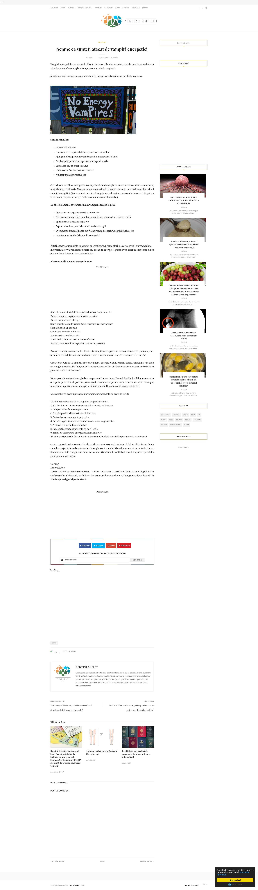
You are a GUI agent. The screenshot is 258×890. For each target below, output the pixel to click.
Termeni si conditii (191, 885)
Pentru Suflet (74, 885)
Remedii (125, 8)
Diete (117, 8)
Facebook (81, 479)
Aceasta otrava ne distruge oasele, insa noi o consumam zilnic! (183, 336)
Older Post (58, 861)
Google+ (111, 546)
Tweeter (99, 546)
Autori (71, 8)
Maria (53, 472)
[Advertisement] (102, 288)
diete (193, 414)
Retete (145, 8)
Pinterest (125, 546)
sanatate (197, 419)
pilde (171, 419)
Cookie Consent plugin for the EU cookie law (235, 884)
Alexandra (165, 414)
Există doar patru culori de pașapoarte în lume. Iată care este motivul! (136, 754)
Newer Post (146, 861)
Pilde (63, 8)
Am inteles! (235, 880)
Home (103, 861)
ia (199, 414)
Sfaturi (98, 8)
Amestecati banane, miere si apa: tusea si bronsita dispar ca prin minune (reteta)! (183, 245)
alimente (176, 414)
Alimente (54, 8)
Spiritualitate (84, 8)
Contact (136, 8)
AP (56, 653)
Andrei (185, 414)
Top (204, 884)
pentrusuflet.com (79, 472)
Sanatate (108, 8)
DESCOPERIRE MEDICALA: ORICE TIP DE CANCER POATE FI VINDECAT (184, 200)
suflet (186, 424)
